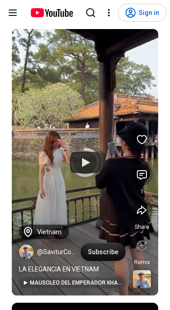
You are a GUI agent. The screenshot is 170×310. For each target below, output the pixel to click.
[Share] (142, 210)
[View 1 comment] (142, 175)
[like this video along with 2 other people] (142, 139)
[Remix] (142, 245)
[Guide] (12, 12)
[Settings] (108, 12)
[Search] (90, 12)
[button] (26, 252)
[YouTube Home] (51, 12)
